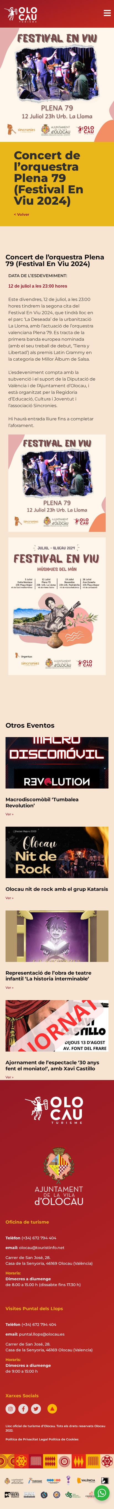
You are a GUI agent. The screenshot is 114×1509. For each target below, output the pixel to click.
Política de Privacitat (22, 1439)
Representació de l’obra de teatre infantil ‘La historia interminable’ (48, 976)
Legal (43, 1439)
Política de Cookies (64, 1439)
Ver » (10, 814)
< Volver (21, 214)
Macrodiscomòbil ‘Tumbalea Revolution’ (42, 803)
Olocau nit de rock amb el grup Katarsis (57, 889)
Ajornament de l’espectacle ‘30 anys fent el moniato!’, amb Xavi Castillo (52, 1066)
